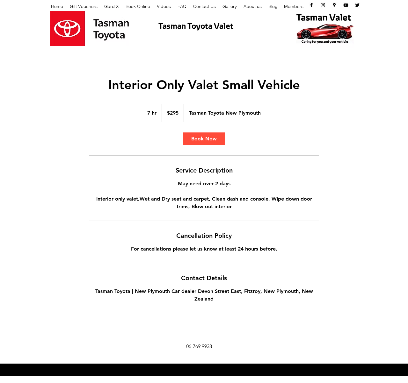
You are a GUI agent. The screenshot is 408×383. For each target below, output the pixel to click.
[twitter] (357, 5)
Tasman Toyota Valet (195, 26)
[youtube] (346, 5)
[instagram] (323, 5)
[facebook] (311, 5)
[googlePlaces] (334, 5)
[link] (204, 138)
